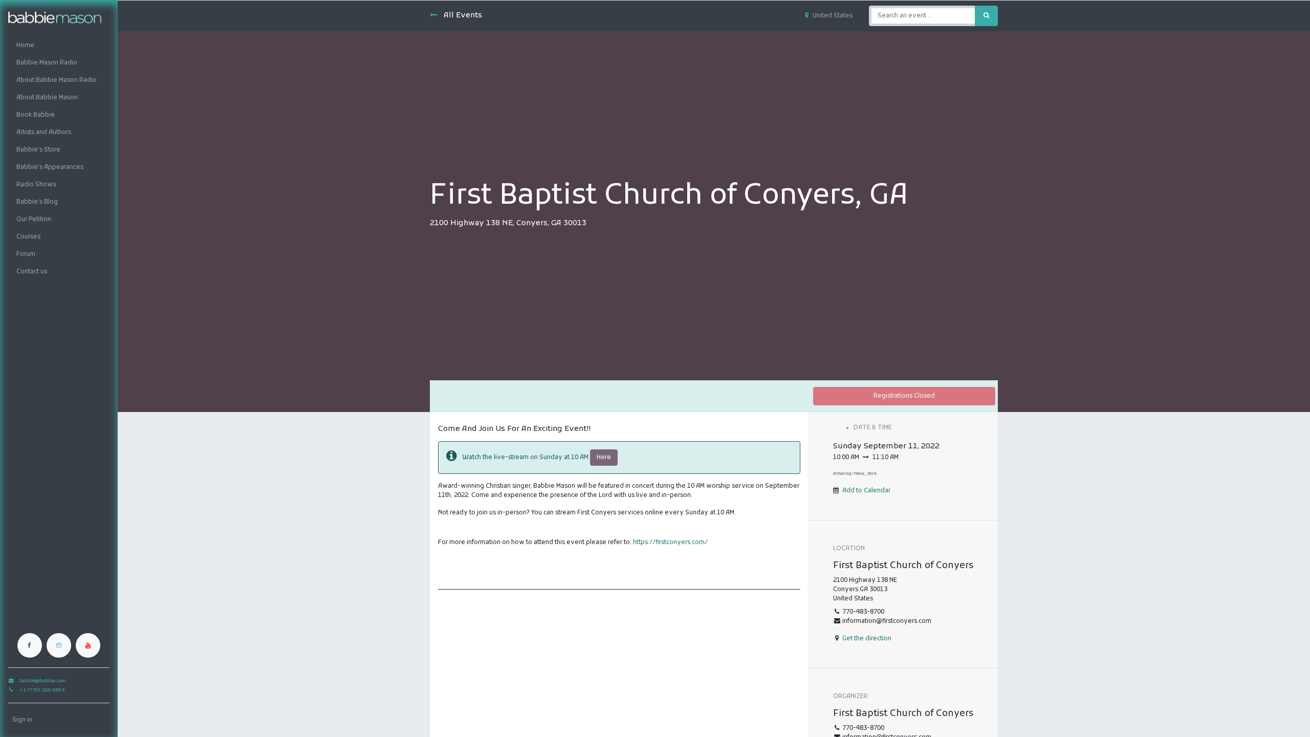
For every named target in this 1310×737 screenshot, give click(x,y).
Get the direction (866, 639)
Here (604, 457)
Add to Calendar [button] (866, 491)
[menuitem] (59, 45)
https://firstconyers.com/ (670, 542)
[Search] (986, 16)
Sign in (22, 720)
